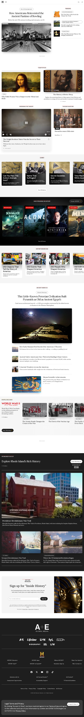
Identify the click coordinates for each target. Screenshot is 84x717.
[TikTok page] (52, 672)
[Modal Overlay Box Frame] (42, 594)
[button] (3, 134)
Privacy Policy (21, 711)
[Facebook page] (31, 672)
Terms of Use (54, 706)
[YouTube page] (42, 672)
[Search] (78, 2)
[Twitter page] (37, 672)
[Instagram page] (47, 672)
